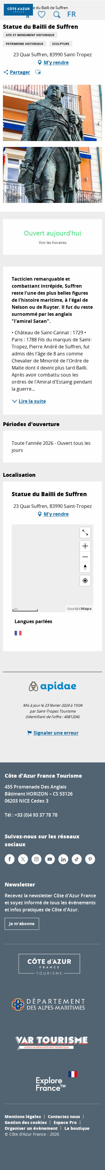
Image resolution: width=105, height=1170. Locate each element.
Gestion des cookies (26, 1122)
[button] (57, 15)
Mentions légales (23, 1116)
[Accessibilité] (28, 15)
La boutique (77, 1128)
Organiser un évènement (31, 1128)
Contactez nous (64, 1116)
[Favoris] (42, 15)
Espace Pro (65, 1122)
